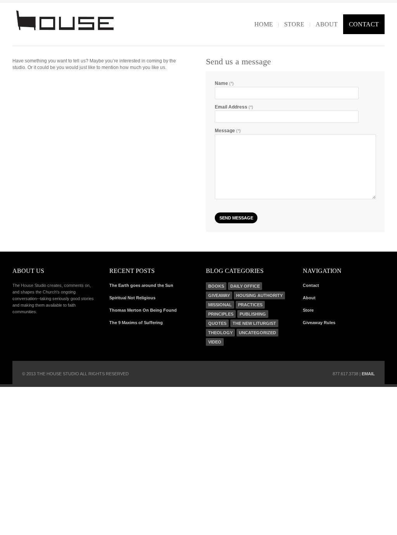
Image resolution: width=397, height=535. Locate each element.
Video (214, 342)
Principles (220, 314)
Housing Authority (259, 295)
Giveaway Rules (319, 322)
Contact (364, 24)
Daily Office (245, 286)
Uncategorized (257, 332)
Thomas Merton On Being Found (143, 310)
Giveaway (219, 295)
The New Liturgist (254, 323)
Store (294, 24)
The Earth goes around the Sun (141, 285)
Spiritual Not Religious (132, 297)
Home (263, 24)
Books (216, 286)
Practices (250, 304)
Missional (220, 304)
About (327, 24)
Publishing (253, 314)
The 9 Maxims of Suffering (136, 322)
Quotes (217, 323)
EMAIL (368, 373)
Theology (220, 332)
